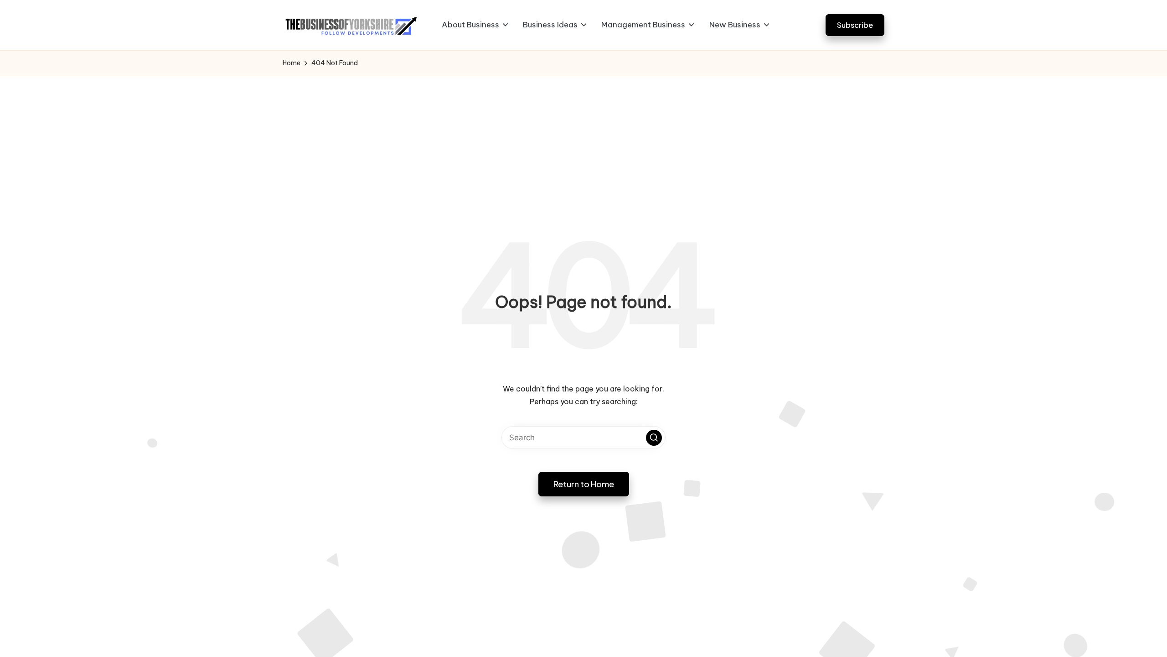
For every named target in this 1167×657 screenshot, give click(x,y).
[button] (855, 25)
